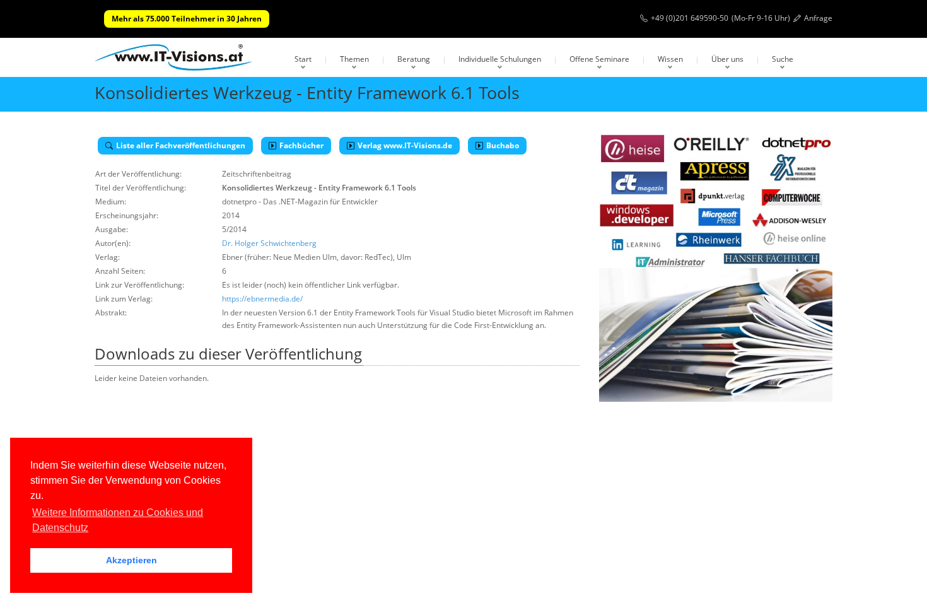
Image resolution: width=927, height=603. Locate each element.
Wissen (670, 59)
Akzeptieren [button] (131, 560)
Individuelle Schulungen (499, 59)
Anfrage (818, 18)
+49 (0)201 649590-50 (689, 18)
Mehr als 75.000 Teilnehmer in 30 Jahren (187, 18)
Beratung (413, 59)
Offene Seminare (599, 59)
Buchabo (502, 145)
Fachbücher (301, 145)
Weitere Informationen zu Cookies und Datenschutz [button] (117, 520)
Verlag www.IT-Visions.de (405, 145)
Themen (354, 59)
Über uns (727, 59)
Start (303, 59)
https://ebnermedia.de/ (262, 298)
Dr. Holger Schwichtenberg (269, 243)
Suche (782, 59)
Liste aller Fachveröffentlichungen (180, 145)
